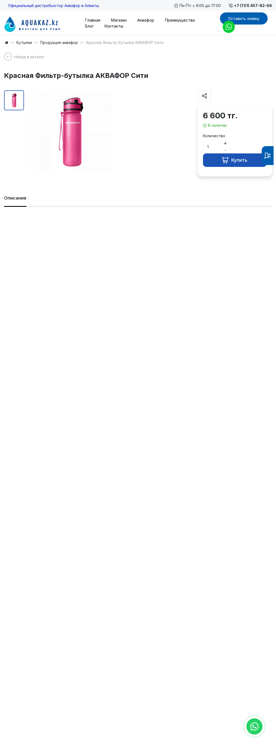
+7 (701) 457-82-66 (253, 5)
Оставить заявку (244, 18)
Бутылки (24, 42)
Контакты (113, 26)
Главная (92, 20)
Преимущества (180, 20)
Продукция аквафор (59, 42)
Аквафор (145, 20)
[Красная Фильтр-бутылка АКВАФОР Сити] (71, 132)
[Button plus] (225, 143)
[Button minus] (225, 150)
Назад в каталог (29, 56)
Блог (89, 26)
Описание (15, 198)
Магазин (119, 20)
